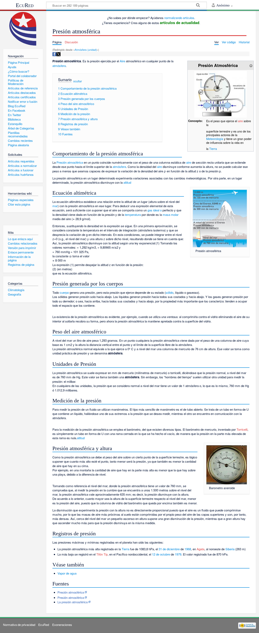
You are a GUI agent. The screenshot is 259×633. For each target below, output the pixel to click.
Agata (200, 549)
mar (55, 206)
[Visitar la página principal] (23, 29)
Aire (122, 61)
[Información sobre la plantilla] (251, 65)
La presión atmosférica (72, 602)
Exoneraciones (62, 624)
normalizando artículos (179, 18)
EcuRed (25, 5)
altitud (127, 182)
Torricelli (242, 429)
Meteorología (214, 139)
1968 (188, 549)
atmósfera (59, 66)
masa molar (170, 214)
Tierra (213, 148)
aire (240, 121)
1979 (178, 554)
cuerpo (64, 292)
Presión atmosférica (70, 592)
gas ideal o (155, 210)
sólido (169, 292)
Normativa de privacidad (19, 624)
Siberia (230, 549)
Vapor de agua (66, 573)
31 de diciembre (169, 549)
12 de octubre (161, 554)
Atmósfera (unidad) (86, 50)
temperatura (133, 214)
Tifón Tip (102, 554)
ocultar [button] (77, 81)
